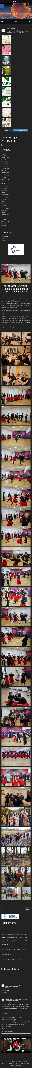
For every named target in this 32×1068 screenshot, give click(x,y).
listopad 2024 (5, 188)
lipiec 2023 (4, 216)
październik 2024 (5, 190)
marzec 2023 (4, 223)
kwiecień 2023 (5, 221)
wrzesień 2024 (5, 192)
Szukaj (27, 909)
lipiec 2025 (4, 174)
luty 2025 (3, 183)
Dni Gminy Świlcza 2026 (7, 954)
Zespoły (3, 240)
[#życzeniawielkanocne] (6, 39)
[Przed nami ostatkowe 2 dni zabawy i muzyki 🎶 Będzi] (6, 50)
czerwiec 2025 (5, 176)
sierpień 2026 (5, 154)
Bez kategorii (4, 236)
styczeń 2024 (5, 207)
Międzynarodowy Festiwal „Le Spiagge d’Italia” (13, 949)
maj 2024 (3, 199)
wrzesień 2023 (5, 212)
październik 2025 (5, 170)
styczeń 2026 (5, 166)
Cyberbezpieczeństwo (24, 1063)
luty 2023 (3, 225)
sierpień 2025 (5, 172)
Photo (5, 992)
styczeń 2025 (5, 185)
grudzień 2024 (5, 187)
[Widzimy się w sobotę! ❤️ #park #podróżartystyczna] (6, 102)
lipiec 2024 (4, 196)
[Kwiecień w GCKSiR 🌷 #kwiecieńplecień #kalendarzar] (6, 122)
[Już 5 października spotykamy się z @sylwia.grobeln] (6, 60)
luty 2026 (3, 165)
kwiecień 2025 (5, 179)
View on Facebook (5, 995)
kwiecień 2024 (5, 201)
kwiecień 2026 (5, 161)
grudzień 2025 (5, 168)
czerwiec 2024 (5, 198)
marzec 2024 (4, 203)
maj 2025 (3, 177)
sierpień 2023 (5, 214)
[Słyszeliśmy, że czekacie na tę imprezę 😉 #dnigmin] (6, 70)
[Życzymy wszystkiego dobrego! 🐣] (6, 112)
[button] (2, 6)
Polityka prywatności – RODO (12, 1063)
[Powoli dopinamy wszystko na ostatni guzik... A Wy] (6, 81)
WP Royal (19, 1065)
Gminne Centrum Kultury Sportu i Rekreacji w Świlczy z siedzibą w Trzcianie (17, 985)
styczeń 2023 (5, 227)
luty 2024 (3, 205)
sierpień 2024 (5, 194)
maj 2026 (3, 159)
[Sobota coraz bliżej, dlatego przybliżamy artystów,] (6, 91)
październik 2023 (5, 210)
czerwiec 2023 (5, 218)
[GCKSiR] (16, 9)
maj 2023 (3, 219)
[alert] (16, 145)
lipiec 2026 (4, 156)
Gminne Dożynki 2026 (7, 929)
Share (11, 995)
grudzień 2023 (5, 208)
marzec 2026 (4, 163)
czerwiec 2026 (5, 157)
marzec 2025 (4, 181)
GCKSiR (3, 238)
